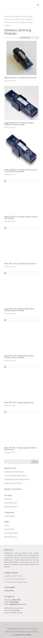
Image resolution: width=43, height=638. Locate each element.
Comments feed (10, 533)
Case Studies (9, 516)
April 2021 (8, 499)
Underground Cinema (13, 483)
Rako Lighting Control (19, 16)
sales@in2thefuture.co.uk (17, 604)
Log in (6, 525)
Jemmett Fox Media (23, 635)
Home (6, 16)
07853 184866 (14, 602)
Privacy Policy (9, 590)
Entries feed (9, 529)
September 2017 (10, 507)
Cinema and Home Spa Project (16, 479)
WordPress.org (10, 537)
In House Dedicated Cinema (15, 475)
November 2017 (10, 503)
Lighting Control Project (13, 472)
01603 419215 (16, 600)
